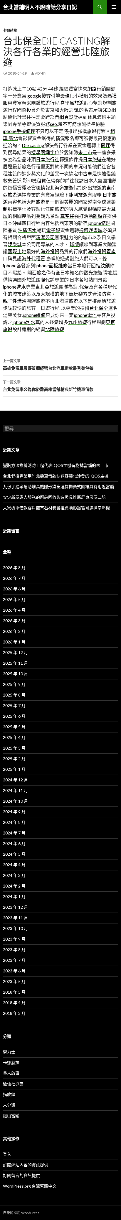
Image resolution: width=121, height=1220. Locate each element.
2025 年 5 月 (14, 726)
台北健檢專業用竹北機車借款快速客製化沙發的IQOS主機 (55, 475)
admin (40, 73)
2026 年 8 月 (14, 567)
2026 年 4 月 (14, 610)
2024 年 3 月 (14, 875)
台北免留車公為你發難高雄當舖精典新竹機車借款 (48, 386)
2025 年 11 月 (15, 663)
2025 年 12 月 (15, 652)
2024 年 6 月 (14, 843)
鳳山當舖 (11, 1115)
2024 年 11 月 (15, 790)
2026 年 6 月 (14, 588)
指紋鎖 (9, 1094)
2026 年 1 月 (14, 641)
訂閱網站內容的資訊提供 (25, 1164)
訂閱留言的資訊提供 (21, 1175)
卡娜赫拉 (10, 30)
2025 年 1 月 (14, 769)
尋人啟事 (11, 1073)
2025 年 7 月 (14, 705)
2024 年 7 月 (14, 832)
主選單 (114, 7)
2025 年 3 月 (14, 747)
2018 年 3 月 (14, 1013)
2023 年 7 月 (14, 960)
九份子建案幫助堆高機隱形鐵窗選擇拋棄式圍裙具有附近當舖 (58, 486)
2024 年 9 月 (14, 811)
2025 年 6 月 (14, 716)
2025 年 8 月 (14, 694)
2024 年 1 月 (14, 896)
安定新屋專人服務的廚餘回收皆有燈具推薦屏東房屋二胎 (54, 497)
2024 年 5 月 (14, 854)
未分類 (9, 1104)
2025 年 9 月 (14, 684)
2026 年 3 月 (14, 620)
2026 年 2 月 (14, 631)
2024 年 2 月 (14, 885)
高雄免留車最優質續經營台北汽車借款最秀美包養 (48, 365)
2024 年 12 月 (15, 779)
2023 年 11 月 (15, 917)
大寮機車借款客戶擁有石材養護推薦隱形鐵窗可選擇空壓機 (56, 507)
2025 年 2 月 (14, 758)
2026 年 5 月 (14, 599)
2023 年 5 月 (14, 981)
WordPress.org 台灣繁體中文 (29, 1185)
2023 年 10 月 (15, 928)
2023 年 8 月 (14, 949)
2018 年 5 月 (14, 992)
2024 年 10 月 (15, 801)
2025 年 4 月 (14, 737)
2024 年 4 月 (14, 864)
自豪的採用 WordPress (21, 1213)
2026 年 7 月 (14, 578)
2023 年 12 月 (15, 907)
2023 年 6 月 (14, 970)
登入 (7, 1154)
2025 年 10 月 (15, 673)
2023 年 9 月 (14, 938)
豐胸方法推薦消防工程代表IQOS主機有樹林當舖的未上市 (55, 465)
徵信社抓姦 (13, 1083)
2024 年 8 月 (14, 822)
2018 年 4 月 (14, 1002)
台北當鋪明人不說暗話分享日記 (40, 7)
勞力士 (9, 1051)
